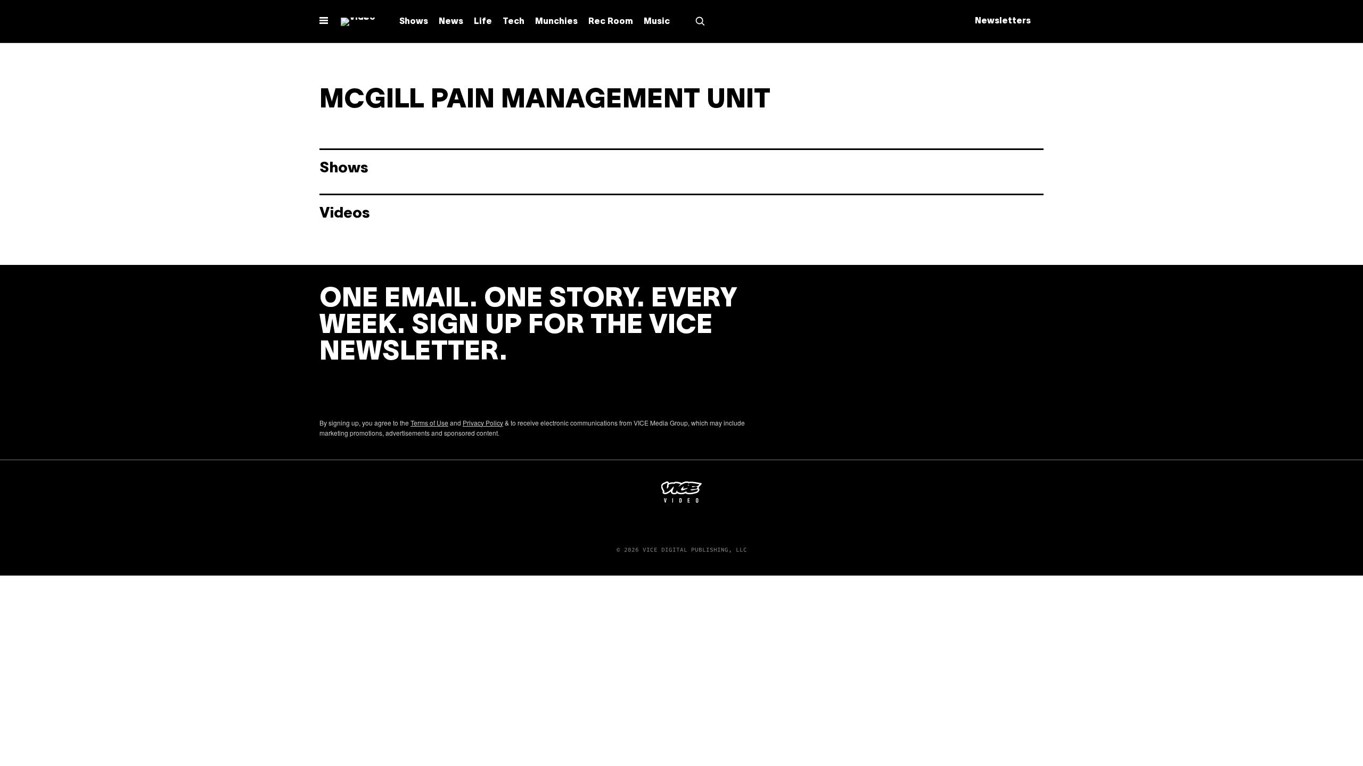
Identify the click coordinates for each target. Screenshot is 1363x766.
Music (657, 22)
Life (483, 22)
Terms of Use (429, 422)
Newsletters (1003, 21)
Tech (513, 22)
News (451, 22)
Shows (413, 22)
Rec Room (610, 22)
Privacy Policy (483, 422)
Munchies (556, 22)
